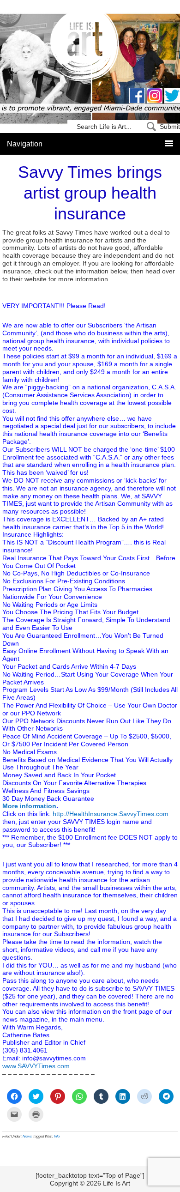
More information (29, 806)
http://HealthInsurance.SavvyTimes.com (110, 813)
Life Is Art (90, 47)
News (27, 1136)
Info (57, 1136)
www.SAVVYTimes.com (36, 1066)
